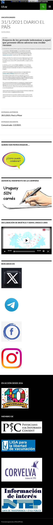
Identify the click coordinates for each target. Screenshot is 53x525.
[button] (26, 240)
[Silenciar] (43, 251)
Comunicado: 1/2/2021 (11, 123)
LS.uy (4, 6)
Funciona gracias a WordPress (12, 522)
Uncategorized (8, 17)
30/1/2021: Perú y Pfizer (11, 113)
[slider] (24, 251)
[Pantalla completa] (48, 251)
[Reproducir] (5, 251)
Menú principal (49, 6)
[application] (26, 240)
